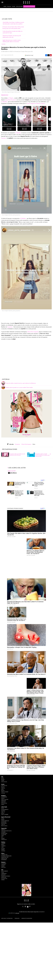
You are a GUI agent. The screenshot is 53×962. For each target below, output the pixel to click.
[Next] (50, 454)
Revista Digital (26, 434)
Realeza (3, 782)
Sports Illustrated (5, 812)
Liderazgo (3, 860)
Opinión (2, 845)
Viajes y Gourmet (4, 787)
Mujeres (3, 834)
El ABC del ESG (4, 874)
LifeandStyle (4, 835)
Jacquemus (9, 327)
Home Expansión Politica (6, 826)
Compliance (17, 914)
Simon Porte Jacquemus (11, 100)
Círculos (3, 783)
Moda (5, 6)
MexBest (3, 791)
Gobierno (3, 839)
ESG (2, 832)
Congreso (3, 841)
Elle (2, 772)
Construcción (4, 850)
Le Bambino (4, 101)
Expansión (4, 824)
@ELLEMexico (13, 473)
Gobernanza (4, 869)
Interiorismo (4, 855)
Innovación (3, 873)
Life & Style (4, 802)
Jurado (2, 800)
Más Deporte (4, 818)
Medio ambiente (4, 866)
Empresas (3, 825)
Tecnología (3, 830)
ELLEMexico (23, 902)
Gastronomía (4, 792)
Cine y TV (3, 807)
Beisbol (2, 815)
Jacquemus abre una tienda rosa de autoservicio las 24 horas (17, 454)
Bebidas (3, 793)
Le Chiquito (10, 98)
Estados (3, 844)
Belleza (9, 6)
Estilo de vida (19, 6)
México (2, 840)
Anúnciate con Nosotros (26, 914)
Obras (2, 831)
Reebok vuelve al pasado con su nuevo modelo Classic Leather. (19, 387)
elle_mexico (26, 901)
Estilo (2, 803)
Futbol (2, 814)
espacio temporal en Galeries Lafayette (36, 103)
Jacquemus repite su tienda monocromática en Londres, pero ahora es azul (43, 455)
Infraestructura (4, 852)
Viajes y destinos (4, 795)
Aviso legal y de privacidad (7, 914)
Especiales (3, 862)
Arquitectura (4, 854)
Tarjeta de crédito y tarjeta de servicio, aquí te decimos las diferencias (21, 383)
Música (2, 808)
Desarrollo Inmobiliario (6, 851)
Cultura (3, 788)
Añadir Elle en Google (29, 55)
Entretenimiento (4, 805)
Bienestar (3, 797)
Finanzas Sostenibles (5, 871)
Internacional (4, 829)
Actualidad (3, 859)
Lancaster (3, 138)
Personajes (3, 796)
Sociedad (3, 846)
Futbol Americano (5, 816)
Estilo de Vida (4, 798)
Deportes (3, 806)
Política (3, 837)
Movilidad (3, 870)
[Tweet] (48, 55)
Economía (3, 827)
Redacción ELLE (12, 471)
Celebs (13, 6)
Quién (2, 780)
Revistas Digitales (29, 6)
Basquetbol (3, 817)
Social (2, 868)
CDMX (2, 842)
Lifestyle (3, 820)
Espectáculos (4, 781)
